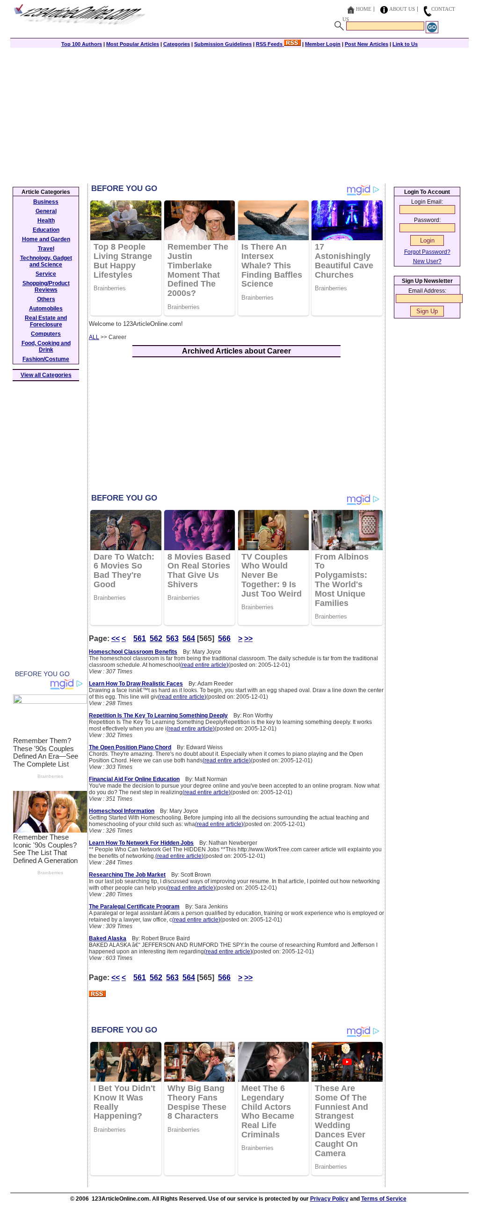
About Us (402, 9)
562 (156, 638)
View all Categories (46, 375)
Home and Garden (46, 239)
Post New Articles (366, 44)
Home (363, 9)
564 (188, 638)
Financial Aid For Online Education (134, 779)
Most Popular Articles (132, 44)
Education (46, 230)
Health (46, 220)
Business (45, 202)
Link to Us (405, 44)
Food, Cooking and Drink (46, 346)
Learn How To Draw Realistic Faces (136, 683)
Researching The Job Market (127, 874)
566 (224, 638)
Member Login (323, 44)
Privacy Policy (329, 1198)
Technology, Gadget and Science (46, 261)
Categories (176, 44)
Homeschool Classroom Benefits (133, 652)
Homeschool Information (121, 811)
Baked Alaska (107, 938)
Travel (46, 248)
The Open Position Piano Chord (130, 747)
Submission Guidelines (223, 44)
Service (46, 274)
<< (115, 638)
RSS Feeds (270, 44)
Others (46, 299)
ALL (94, 337)
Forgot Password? (427, 252)
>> (248, 638)
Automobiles (46, 308)
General (46, 211)
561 (139, 638)
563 (172, 638)
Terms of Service (383, 1198)
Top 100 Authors (81, 44)
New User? (427, 261)
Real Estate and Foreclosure (46, 321)
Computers (46, 334)
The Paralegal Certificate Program (134, 906)
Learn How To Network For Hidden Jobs (141, 843)
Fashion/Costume (45, 359)
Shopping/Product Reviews (46, 286)
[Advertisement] (239, 113)
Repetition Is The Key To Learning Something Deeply (158, 715)
